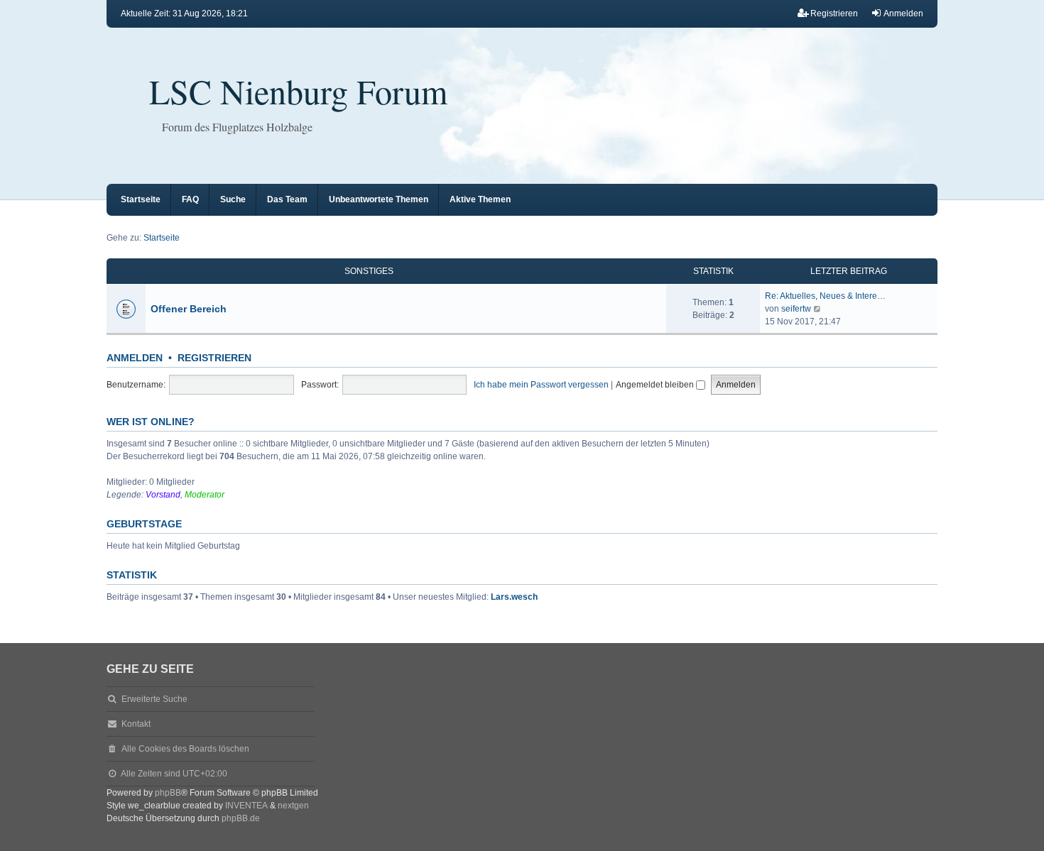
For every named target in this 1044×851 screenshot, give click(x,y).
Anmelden (135, 357)
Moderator (204, 495)
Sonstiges (368, 271)
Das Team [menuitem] (287, 199)
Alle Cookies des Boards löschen (185, 749)
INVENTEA (246, 806)
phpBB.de (241, 818)
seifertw (796, 309)
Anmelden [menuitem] (903, 13)
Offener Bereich (189, 308)
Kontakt (136, 724)
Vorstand (163, 495)
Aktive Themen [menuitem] (480, 199)
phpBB (168, 793)
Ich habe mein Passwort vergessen (541, 385)
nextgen (293, 806)
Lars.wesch (514, 597)
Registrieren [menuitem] (834, 13)
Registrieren (214, 357)
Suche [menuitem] (233, 199)
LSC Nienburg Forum (298, 91)
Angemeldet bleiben (656, 385)
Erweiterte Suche (154, 699)
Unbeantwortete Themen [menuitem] (378, 199)
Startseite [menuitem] (141, 199)
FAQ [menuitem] (190, 199)
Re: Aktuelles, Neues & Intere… (825, 296)
